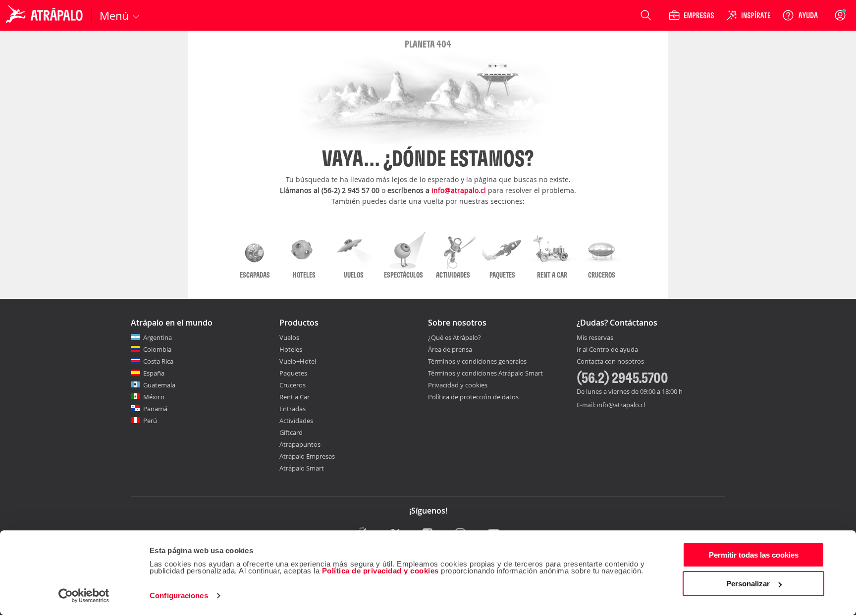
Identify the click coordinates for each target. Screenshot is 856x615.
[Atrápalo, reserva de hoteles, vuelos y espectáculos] (45, 15)
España (153, 373)
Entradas (292, 408)
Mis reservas (595, 338)
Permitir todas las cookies (754, 555)
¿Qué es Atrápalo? (454, 337)
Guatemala (159, 384)
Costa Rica (158, 361)
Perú (150, 420)
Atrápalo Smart (301, 468)
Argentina (157, 337)
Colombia (157, 349)
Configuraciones (179, 595)
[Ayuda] (800, 15)
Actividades (296, 420)
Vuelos (289, 337)
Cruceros (292, 384)
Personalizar (748, 583)
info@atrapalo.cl (458, 190)
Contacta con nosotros (610, 362)
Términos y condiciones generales (477, 361)
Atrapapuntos (300, 444)
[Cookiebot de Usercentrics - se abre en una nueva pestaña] (84, 595)
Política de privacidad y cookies (380, 571)
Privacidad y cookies (457, 384)
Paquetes (293, 373)
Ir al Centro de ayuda (607, 350)
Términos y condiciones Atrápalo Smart (485, 373)
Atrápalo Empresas (307, 456)
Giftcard (291, 432)
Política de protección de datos (473, 396)
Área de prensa (450, 349)
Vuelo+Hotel (297, 361)
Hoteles (290, 349)
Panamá (155, 408)
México (153, 396)
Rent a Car (294, 396)
